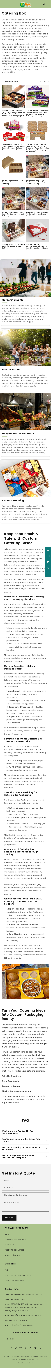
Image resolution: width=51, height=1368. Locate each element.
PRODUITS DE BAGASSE (14, 1250)
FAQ (6, 1270)
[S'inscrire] (43, 1339)
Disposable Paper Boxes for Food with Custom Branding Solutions (37, 214)
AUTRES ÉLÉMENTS (12, 1255)
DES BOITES (9, 1245)
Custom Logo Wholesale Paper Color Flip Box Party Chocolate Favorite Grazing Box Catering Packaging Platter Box (37, 148)
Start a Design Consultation (16, 1091)
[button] (4, 4)
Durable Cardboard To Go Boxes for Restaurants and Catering (13, 214)
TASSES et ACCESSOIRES (15, 1239)
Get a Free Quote (11, 1081)
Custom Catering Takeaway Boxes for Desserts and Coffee (13, 246)
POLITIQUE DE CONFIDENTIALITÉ (18, 1275)
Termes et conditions (14, 1280)
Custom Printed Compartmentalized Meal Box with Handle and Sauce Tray (37, 247)
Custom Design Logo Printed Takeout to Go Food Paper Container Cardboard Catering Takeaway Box (37, 113)
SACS (7, 1234)
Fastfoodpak (14, 1356)
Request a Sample (11, 1086)
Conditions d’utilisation (26, 1363)
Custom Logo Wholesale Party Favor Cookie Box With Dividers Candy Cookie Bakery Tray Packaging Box (13, 113)
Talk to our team (28, 1064)
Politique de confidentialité (29, 1359)
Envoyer (9, 1217)
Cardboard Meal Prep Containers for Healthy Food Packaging (35, 182)
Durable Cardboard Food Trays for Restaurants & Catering (12, 182)
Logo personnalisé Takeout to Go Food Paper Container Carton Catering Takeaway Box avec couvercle (13, 147)
